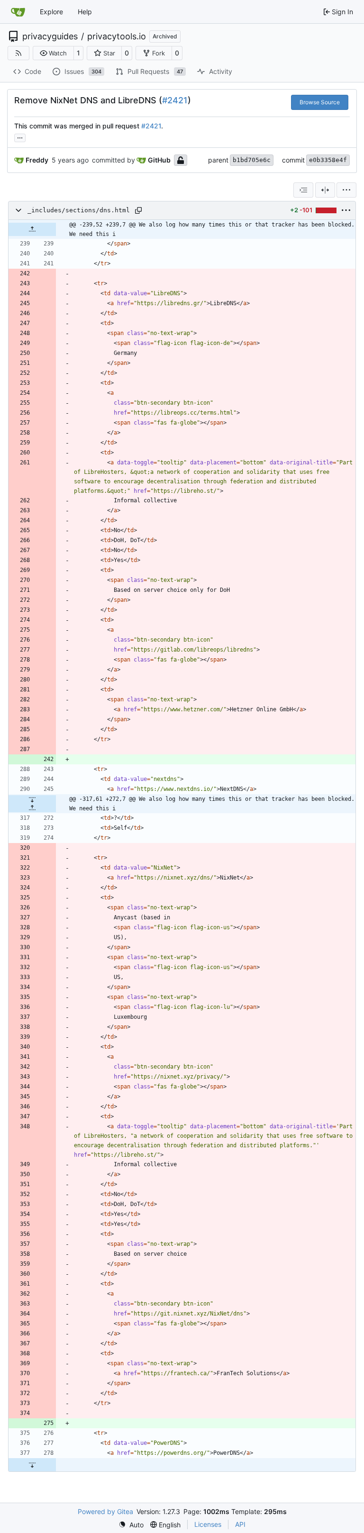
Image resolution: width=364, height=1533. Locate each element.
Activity (220, 71)
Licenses (207, 1524)
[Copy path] (138, 210)
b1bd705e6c (252, 159)
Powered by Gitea (105, 1511)
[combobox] (303, 190)
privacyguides (50, 36)
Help (85, 12)
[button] (53, 53)
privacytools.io (116, 36)
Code (33, 71)
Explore (51, 12)
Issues (83, 71)
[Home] (18, 11)
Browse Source (320, 102)
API (240, 1524)
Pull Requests (155, 71)
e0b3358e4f (328, 159)
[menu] (346, 190)
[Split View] (325, 190)
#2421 (175, 100)
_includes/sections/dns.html (78, 210)
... (20, 137)
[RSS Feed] (18, 53)
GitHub (159, 160)
